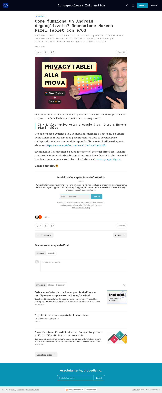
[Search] (127, 5)
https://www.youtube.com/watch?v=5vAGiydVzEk (75, 145)
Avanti (118, 235)
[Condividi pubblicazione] (133, 5)
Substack (136, 390)
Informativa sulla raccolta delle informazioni (79, 205)
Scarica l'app (91, 390)
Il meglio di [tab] (41, 285)
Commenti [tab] (40, 253)
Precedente (46, 235)
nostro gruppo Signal (108, 159)
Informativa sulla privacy (81, 207)
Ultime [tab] (51, 285)
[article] (81, 299)
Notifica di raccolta (32, 390)
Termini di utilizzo (79, 202)
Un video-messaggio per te (46, 318)
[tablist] (45, 253)
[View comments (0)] (46, 52)
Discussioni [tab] (61, 285)
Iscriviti (142, 5)
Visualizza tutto (44, 355)
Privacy (13, 390)
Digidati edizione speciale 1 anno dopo (61, 315)
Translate (41, 16)
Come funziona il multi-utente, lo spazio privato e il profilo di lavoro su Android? (69, 333)
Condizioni (20, 390)
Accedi (154, 5)
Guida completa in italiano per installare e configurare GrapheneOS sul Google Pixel (65, 293)
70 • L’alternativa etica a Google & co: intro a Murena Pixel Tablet (82, 126)
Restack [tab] (51, 253)
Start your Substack (75, 390)
